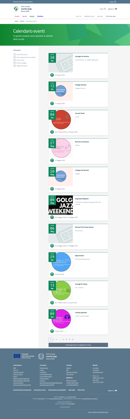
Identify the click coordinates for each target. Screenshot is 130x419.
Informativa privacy (40, 390)
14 (63, 339)
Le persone (43, 372)
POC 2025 (100, 16)
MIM (14, 368)
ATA (67, 370)
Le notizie (95, 368)
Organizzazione (44, 378)
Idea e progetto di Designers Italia (98, 412)
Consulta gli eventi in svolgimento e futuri (78, 345)
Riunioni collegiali (21, 63)
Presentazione (44, 368)
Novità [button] (32, 16)
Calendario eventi (98, 372)
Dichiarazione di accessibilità (57, 390)
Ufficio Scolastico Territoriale (21, 381)
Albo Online (81, 390)
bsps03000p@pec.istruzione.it (90, 399)
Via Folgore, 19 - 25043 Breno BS (67, 397)
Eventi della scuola (21, 54)
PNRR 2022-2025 (89, 16)
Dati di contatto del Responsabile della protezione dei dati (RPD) (51, 384)
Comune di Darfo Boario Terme (22, 385)
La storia (42, 381)
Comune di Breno (18, 383)
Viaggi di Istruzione (21, 66)
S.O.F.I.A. (15, 370)
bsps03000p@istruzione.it (56, 399)
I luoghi (42, 370)
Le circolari (96, 370)
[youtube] (116, 9)
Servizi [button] (24, 16)
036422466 (41, 399)
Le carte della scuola (46, 376)
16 (69, 339)
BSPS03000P (71, 404)
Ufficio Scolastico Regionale (21, 378)
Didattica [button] (40, 16)
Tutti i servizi (69, 374)
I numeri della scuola (46, 374)
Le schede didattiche (72, 385)
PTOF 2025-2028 (110, 16)
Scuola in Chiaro (18, 374)
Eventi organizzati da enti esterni (26, 57)
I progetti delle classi (72, 383)
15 (66, 339)
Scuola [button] (17, 16)
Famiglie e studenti (71, 372)
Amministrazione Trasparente (22, 390)
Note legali (72, 390)
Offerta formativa (71, 381)
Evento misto (20, 60)
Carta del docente (18, 372)
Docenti (68, 368)
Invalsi (15, 376)
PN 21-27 (78, 16)
